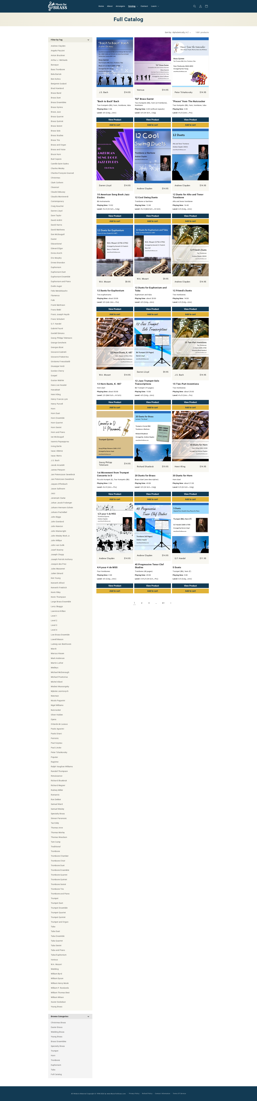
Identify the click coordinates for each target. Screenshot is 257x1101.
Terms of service (179, 1093)
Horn (53, 1055)
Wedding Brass (57, 1032)
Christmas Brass (58, 1022)
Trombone (55, 1060)
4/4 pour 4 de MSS (107, 567)
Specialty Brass (58, 1046)
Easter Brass (56, 1027)
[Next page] (171, 603)
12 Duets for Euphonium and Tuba (151, 289)
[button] (133, 6)
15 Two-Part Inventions (186, 384)
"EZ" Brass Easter (144, 99)
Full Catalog (56, 1074)
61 (163, 603)
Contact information (162, 1093)
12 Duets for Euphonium (110, 290)
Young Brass (56, 1037)
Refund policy (147, 1093)
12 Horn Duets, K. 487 (109, 384)
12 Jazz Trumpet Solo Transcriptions (147, 382)
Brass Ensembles (58, 1041)
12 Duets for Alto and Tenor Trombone (188, 196)
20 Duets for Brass (145, 475)
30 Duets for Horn (182, 475)
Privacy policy (134, 1093)
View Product (114, 119)
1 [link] (134, 603)
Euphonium (56, 1065)
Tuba (53, 1070)
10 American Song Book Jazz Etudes (113, 196)
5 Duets (177, 567)
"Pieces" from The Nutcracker (189, 101)
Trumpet (54, 1051)
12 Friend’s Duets (182, 290)
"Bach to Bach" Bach (108, 101)
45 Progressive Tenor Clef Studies (149, 566)
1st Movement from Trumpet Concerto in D (113, 474)
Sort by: (168, 32)
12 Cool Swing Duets (146, 197)
